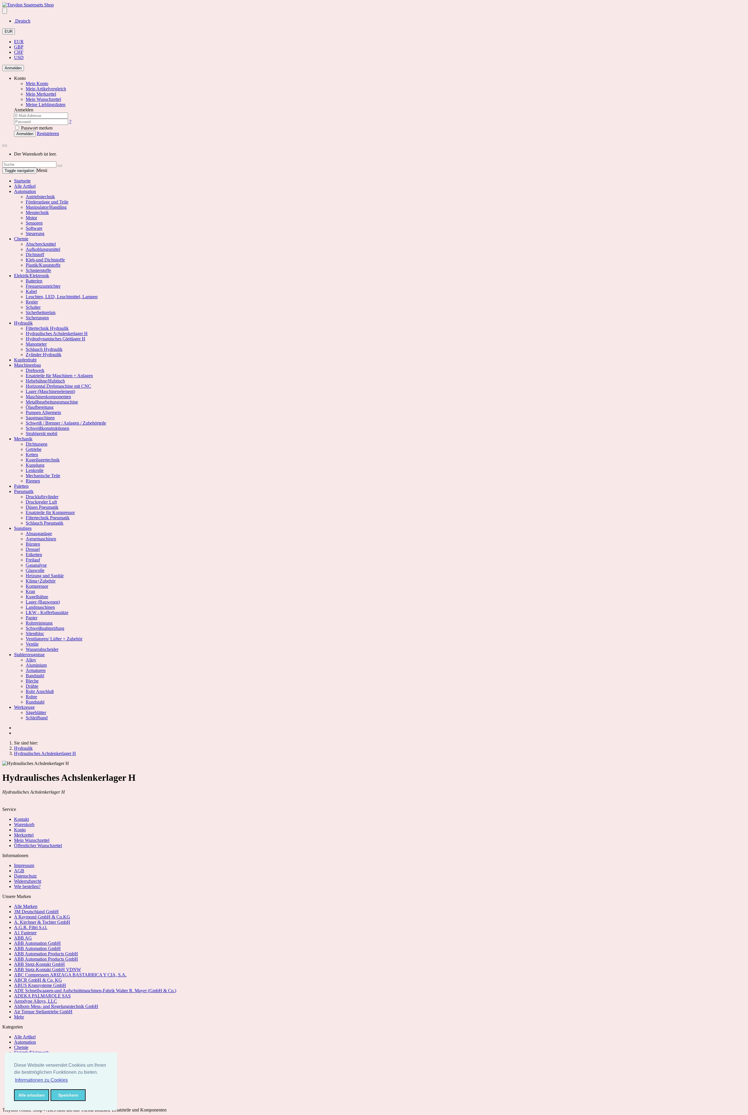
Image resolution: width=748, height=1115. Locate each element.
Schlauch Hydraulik (44, 349)
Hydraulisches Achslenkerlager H (57, 333)
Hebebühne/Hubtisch (45, 380)
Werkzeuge (24, 707)
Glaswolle (35, 570)
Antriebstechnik (40, 196)
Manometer (36, 344)
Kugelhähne (37, 596)
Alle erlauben (31, 1095)
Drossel (33, 549)
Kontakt (21, 819)
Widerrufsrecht (27, 881)
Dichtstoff (35, 254)
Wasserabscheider (42, 649)
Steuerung (35, 233)
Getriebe (33, 449)
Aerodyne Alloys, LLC (35, 1001)
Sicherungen (37, 317)
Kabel (31, 291)
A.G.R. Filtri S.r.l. (30, 927)
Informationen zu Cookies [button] (41, 1080)
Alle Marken (25, 906)
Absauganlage (39, 533)
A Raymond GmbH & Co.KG (42, 916)
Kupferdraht (25, 359)
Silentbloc (35, 633)
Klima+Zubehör (41, 580)
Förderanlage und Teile (47, 201)
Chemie (21, 238)
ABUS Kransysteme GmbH (40, 985)
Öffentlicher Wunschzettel (38, 845)
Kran (30, 591)
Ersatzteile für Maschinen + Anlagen (59, 375)
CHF (18, 52)
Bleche (32, 680)
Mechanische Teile (43, 475)
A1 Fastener (25, 932)
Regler (32, 301)
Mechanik (23, 438)
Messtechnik (37, 212)
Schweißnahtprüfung (45, 628)
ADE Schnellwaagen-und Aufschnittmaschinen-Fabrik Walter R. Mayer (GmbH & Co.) (95, 990)
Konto (20, 829)
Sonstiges (23, 528)
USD (19, 57)
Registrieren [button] (48, 133)
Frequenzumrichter (43, 286)
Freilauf (33, 559)
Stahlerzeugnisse (29, 654)
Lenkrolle (35, 470)
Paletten (21, 486)
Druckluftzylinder (42, 496)
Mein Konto (37, 83)
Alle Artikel (25, 186)
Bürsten (33, 544)
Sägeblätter (36, 712)
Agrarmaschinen (41, 538)
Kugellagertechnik (43, 459)
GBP (18, 46)
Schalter (33, 307)
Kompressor (37, 586)
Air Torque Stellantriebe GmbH (43, 1011)
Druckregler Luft (41, 501)
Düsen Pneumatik (42, 507)
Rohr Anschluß (40, 691)
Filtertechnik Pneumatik (48, 517)
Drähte (32, 686)
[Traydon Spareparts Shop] (28, 4)
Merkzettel (24, 835)
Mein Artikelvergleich (46, 88)
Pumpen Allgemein (43, 412)
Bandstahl (35, 675)
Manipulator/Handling (46, 207)
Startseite (22, 180)
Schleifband (37, 717)
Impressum (24, 865)
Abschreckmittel (41, 244)
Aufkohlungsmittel (43, 249)
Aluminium (36, 665)
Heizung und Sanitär (45, 575)
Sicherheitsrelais (41, 312)
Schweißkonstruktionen (47, 428)
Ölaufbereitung (39, 407)
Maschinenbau (27, 365)
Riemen (33, 480)
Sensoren (34, 222)
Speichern (68, 1095)
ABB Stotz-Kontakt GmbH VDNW (47, 969)
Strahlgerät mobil (41, 433)
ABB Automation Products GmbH (46, 953)
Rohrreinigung (39, 623)
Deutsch (22, 20)
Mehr (19, 1016)
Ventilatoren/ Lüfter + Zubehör (54, 638)
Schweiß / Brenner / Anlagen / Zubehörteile (66, 423)
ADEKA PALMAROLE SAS (42, 995)
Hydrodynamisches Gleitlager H (55, 338)
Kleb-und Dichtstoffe (45, 259)
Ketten (32, 454)
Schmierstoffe (38, 270)
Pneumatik (24, 491)
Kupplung (35, 465)
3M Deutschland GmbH (36, 911)
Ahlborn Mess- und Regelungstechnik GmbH (56, 1006)
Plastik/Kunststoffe (43, 265)
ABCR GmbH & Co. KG (38, 980)
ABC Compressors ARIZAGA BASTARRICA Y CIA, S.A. (70, 974)
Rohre (31, 696)
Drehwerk (35, 370)
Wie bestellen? (27, 886)
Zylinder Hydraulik (43, 354)
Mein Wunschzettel (31, 840)
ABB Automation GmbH (37, 943)
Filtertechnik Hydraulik (47, 328)
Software (34, 228)
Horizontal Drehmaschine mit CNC (58, 386)
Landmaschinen (40, 607)
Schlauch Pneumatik (44, 523)
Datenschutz (25, 875)
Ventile (32, 644)
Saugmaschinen (40, 417)
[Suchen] (60, 166)
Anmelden (13, 68)
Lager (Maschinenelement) (50, 391)
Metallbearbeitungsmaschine (52, 401)
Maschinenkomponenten (48, 396)
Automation (25, 191)
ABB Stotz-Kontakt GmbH (39, 964)
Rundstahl (35, 701)
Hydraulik (23, 322)
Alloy (31, 659)
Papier (31, 617)
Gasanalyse (36, 565)
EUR (9, 31)
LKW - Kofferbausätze (47, 612)
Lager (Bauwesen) (43, 601)
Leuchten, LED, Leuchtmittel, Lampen (62, 296)
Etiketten (34, 554)
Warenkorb (24, 824)
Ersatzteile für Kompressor (50, 512)
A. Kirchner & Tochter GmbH (42, 922)
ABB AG (23, 937)
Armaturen (36, 670)
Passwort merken (36, 127)
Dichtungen (36, 444)
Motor (31, 217)
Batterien (34, 280)
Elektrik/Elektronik (31, 275)
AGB (19, 870)
